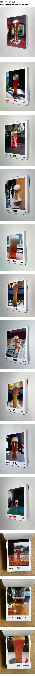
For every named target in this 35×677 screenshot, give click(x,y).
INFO (12, 58)
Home (2, 4)
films (19, 4)
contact (24, 4)
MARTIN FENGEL (7, 2)
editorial (13, 4)
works (7, 4)
